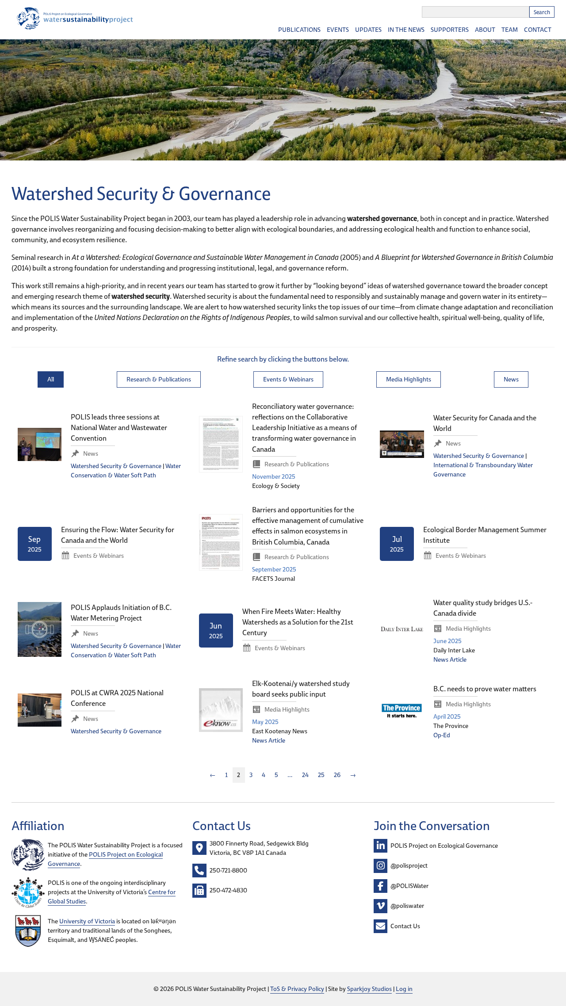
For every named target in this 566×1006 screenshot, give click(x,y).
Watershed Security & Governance (116, 465)
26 (337, 774)
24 (305, 774)
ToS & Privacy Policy (297, 988)
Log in (404, 988)
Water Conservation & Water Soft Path (126, 470)
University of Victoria (87, 921)
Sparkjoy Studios (369, 988)
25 (321, 774)
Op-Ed (441, 735)
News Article (450, 659)
